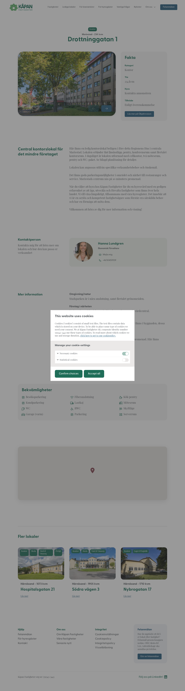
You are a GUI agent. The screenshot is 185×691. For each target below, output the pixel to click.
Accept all (94, 373)
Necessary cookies (68, 354)
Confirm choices (69, 373)
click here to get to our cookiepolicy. (98, 336)
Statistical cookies (68, 360)
